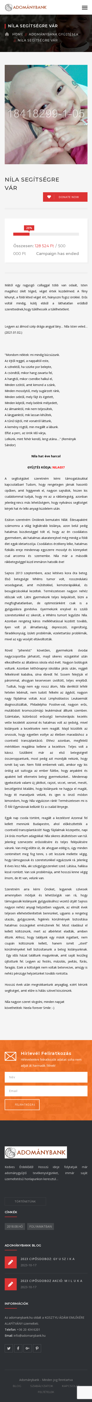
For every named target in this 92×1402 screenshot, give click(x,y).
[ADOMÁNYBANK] (26, 7)
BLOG (17, 1386)
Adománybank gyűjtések (54, 34)
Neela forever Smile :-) (38, 1008)
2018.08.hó (15, 1226)
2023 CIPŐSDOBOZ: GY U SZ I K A (48, 1259)
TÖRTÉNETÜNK (25, 1201)
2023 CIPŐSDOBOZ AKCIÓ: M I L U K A (51, 1281)
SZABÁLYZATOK (41, 1386)
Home (17, 34)
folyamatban (40, 1226)
